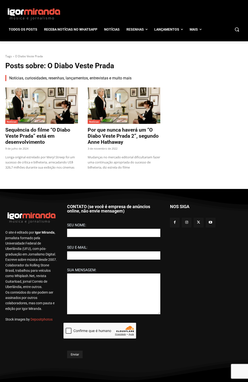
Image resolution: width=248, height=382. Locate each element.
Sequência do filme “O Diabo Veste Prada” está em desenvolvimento (37, 136)
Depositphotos (42, 319)
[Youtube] (210, 222)
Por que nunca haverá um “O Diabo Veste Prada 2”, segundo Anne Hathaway (123, 136)
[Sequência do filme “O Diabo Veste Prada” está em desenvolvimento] (41, 105)
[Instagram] (186, 222)
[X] (198, 222)
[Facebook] (174, 222)
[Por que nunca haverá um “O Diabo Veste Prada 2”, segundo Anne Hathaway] (124, 105)
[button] (237, 29)
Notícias (11, 121)
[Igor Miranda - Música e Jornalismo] (33, 14)
